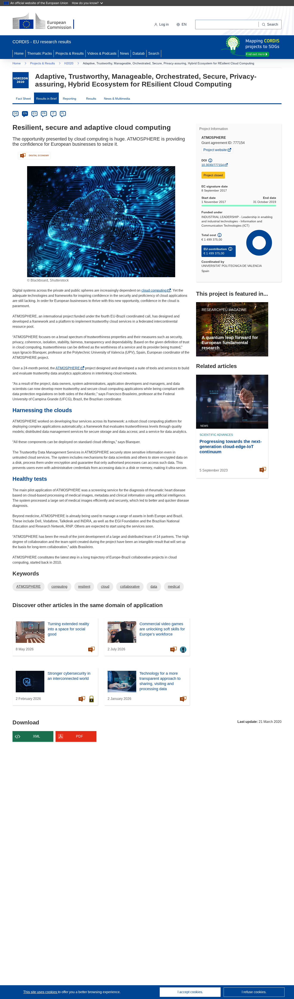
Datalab (139, 53)
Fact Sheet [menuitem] (23, 98)
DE (15, 113)
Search (153, 53)
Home (19, 53)
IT (53, 113)
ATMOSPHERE (69, 368)
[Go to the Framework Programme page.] (20, 80)
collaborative (130, 586)
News (124, 53)
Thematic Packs (39, 53)
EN (25, 113)
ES (34, 113)
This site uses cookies (40, 992)
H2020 (68, 63)
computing (59, 586)
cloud (105, 586)
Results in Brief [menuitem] (46, 98)
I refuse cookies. (254, 992)
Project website (215, 150)
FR (44, 113)
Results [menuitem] (91, 98)
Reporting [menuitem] (69, 98)
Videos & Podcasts (101, 53)
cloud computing (155, 290)
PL (63, 113)
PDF (79, 736)
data (153, 586)
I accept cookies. (190, 992)
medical (174, 586)
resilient (84, 586)
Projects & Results (70, 53)
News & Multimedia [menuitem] (117, 98)
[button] (181, 24)
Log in (164, 24)
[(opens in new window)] (47, 21)
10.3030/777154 (212, 165)
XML (36, 736)
